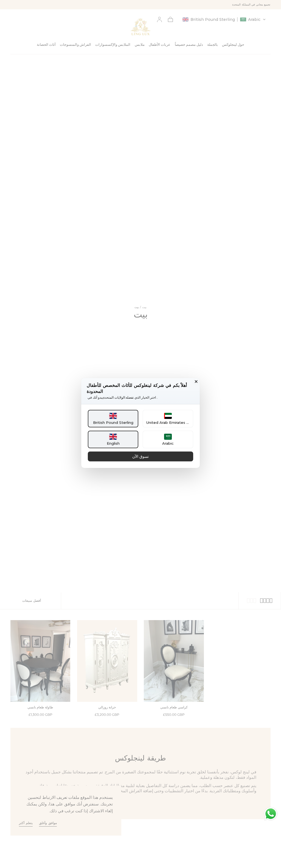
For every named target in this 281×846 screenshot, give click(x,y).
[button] (113, 418)
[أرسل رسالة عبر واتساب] (270, 813)
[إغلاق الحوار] (196, 381)
